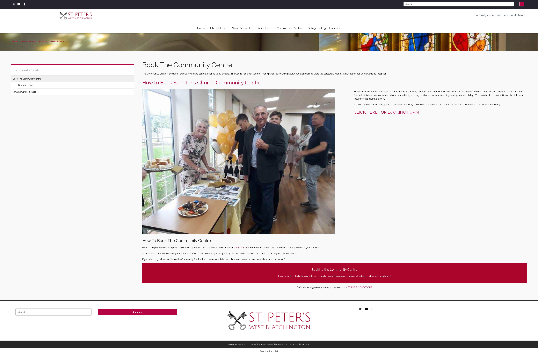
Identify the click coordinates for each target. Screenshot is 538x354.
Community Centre (289, 28)
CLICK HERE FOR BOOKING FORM (386, 112)
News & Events (241, 28)
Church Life (217, 28)
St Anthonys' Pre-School (24, 91)
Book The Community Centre (51, 41)
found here (239, 247)
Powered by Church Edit (269, 351)
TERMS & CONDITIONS (359, 287)
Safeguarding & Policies (324, 28)
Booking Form (25, 85)
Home (201, 28)
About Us (264, 28)
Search (137, 312)
